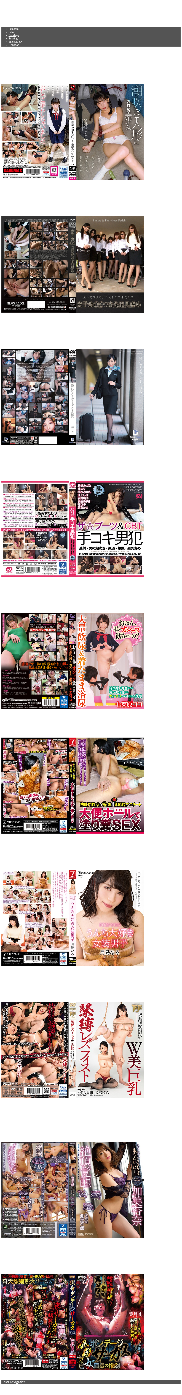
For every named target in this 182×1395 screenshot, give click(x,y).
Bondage (14, 35)
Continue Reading (11, 184)
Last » (32, 1388)
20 (24, 1388)
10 (22, 1388)
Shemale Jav (16, 41)
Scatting (13, 38)
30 (26, 1388)
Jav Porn (12, 11)
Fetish (12, 32)
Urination (14, 44)
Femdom (13, 28)
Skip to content (9, 2)
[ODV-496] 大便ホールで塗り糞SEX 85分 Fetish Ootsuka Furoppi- (84, 723)
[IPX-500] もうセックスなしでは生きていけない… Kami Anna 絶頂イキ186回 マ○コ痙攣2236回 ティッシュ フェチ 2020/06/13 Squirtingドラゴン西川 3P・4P (90, 1120)
